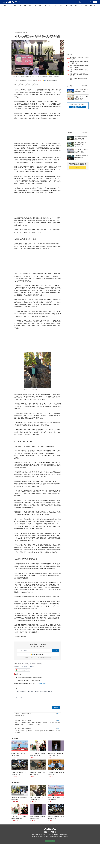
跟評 (58, 713)
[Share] (12, 757)
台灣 (35, 5)
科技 (66, 5)
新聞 (16, 32)
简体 (19, 2)
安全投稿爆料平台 (41, 683)
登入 (95, 1)
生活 (81, 5)
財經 (61, 5)
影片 (50, 5)
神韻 (86, 5)
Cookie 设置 (50, 841)
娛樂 (71, 5)
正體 (16, 1)
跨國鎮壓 (32, 663)
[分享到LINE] (19, 84)
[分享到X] (22, 84)
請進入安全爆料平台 (77, 107)
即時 (10, 5)
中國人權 (25, 32)
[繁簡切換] (37, 84)
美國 (20, 5)
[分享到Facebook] (15, 84)
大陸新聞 (20, 32)
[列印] (29, 84)
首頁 (5, 5)
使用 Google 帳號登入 (39, 654)
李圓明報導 (31, 666)
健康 (45, 5)
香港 (40, 5)
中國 (15, 5)
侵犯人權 (20, 663)
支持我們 (77, 167)
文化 (76, 5)
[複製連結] (26, 84)
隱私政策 (49, 657)
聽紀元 (55, 5)
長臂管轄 (39, 663)
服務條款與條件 (43, 657)
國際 (25, 5)
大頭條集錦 (24, 666)
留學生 (26, 663)
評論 (30, 5)
